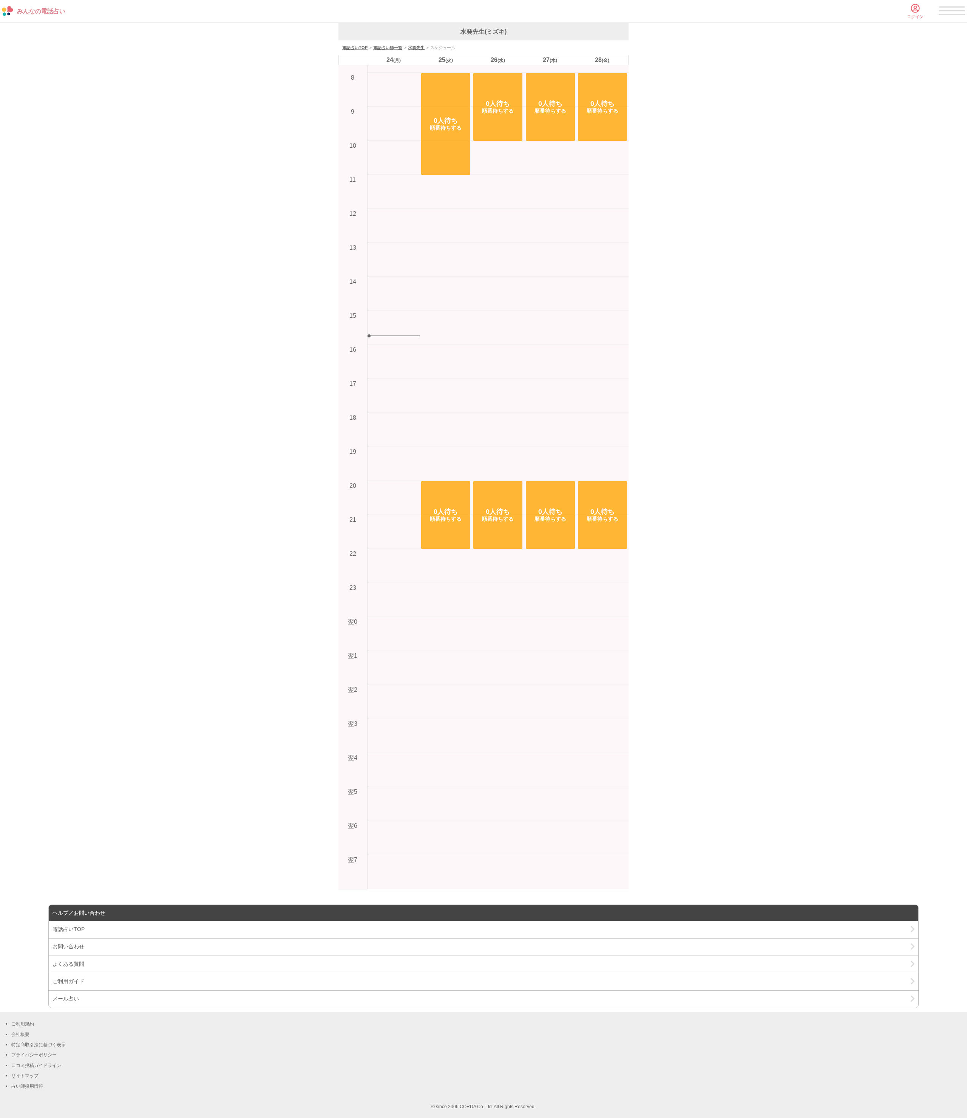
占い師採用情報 (27, 1086)
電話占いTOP (355, 47)
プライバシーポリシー (34, 1055)
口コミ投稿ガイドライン (36, 1065)
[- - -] (952, 12)
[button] (445, 124)
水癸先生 (416, 47)
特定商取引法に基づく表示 (38, 1044)
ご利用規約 (22, 1024)
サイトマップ (25, 1075)
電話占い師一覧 (387, 47)
